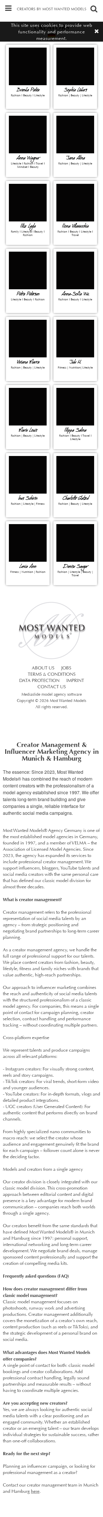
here (35, 1491)
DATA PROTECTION (39, 681)
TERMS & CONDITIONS (52, 674)
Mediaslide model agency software (51, 695)
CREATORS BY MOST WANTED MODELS (51, 9)
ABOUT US (43, 668)
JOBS (66, 668)
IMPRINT (75, 681)
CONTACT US (51, 687)
